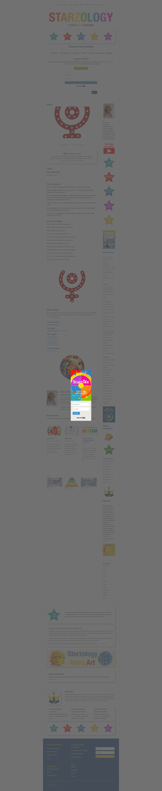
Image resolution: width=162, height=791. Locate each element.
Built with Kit (81, 418)
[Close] (89, 372)
